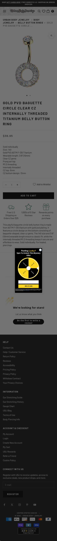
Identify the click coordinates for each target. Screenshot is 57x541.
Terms (28, 290)
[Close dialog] (40, 250)
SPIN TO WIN (28, 286)
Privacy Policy (25, 290)
